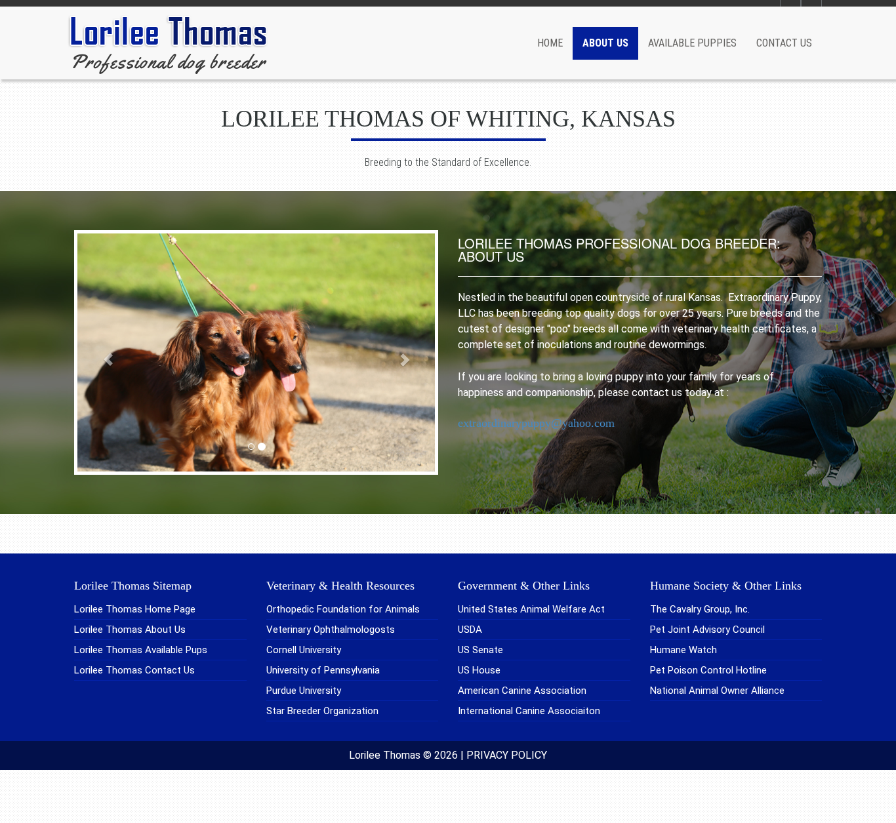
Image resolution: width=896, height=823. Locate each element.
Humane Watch (683, 650)
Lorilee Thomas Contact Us (134, 670)
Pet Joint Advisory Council (707, 629)
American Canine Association (522, 690)
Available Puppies (692, 43)
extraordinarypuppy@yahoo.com (536, 423)
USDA (470, 629)
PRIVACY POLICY (506, 755)
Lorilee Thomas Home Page (134, 609)
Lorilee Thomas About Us (130, 629)
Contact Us (784, 43)
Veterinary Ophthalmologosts (330, 629)
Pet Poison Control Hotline (708, 670)
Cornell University (303, 650)
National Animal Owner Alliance (717, 690)
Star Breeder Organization (322, 711)
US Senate (480, 650)
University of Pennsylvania (323, 670)
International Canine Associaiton (529, 711)
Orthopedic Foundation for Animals (343, 609)
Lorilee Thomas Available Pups (140, 650)
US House (479, 670)
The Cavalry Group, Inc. (700, 609)
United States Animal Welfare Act (531, 609)
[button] (101, 352)
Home (550, 43)
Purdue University (303, 690)
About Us (605, 43)
